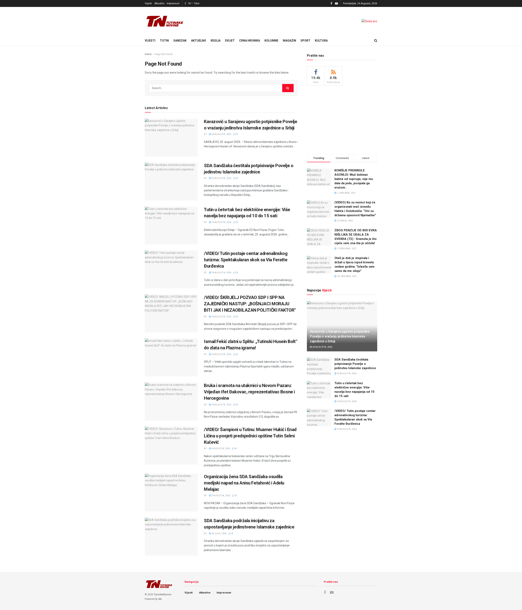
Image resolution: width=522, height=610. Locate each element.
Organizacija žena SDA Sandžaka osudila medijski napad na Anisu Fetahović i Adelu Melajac (244, 483)
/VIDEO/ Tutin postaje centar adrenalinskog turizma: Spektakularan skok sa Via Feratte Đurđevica (246, 260)
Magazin (289, 40)
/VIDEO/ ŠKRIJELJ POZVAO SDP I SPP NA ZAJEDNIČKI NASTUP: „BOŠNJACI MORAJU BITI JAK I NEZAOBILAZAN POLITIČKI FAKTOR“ (250, 304)
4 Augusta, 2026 (220, 448)
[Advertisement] (342, 119)
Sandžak (180, 40)
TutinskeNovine (162, 594)
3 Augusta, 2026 (220, 495)
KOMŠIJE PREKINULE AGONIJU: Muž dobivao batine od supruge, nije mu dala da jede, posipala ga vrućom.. (353, 179)
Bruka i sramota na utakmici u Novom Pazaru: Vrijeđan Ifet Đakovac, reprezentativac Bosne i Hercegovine (249, 392)
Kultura (321, 40)
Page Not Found (164, 54)
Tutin (164, 40)
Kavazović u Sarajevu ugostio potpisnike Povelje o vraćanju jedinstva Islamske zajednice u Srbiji (340, 336)
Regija (215, 40)
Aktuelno (159, 3)
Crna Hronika (249, 40)
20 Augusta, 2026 (221, 134)
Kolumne (271, 40)
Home (148, 54)
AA (159, 599)
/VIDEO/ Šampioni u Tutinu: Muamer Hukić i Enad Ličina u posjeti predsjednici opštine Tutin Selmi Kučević (250, 436)
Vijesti (148, 3)
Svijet (230, 40)
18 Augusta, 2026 (221, 222)
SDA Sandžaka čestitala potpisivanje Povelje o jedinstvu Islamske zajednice (355, 364)
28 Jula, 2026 (218, 533)
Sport (305, 40)
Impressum (173, 3)
